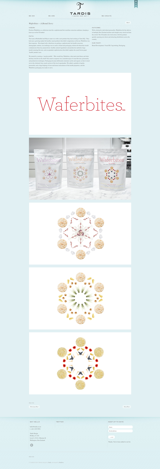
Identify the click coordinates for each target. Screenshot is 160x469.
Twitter (31, 445)
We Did (32, 16)
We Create (107, 16)
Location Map (136, 4)
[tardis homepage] (80, 19)
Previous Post (34, 407)
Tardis (49, 462)
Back (128, 23)
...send (111, 437)
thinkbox (61, 462)
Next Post (127, 407)
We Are (51, 16)
